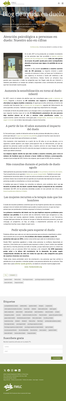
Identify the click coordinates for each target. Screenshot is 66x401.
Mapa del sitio (6, 379)
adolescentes (23, 306)
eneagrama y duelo (9, 315)
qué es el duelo (49, 327)
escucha (18, 315)
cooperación (49, 306)
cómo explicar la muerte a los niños (13, 309)
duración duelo (49, 312)
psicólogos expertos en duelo (35, 324)
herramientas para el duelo (23, 318)
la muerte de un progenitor (32, 105)
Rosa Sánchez (33, 330)
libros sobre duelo (37, 318)
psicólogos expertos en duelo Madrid (44, 279)
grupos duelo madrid (9, 318)
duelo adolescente (42, 309)
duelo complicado (9, 312)
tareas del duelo (8, 283)
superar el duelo (52, 330)
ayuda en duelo (8, 279)
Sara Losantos (43, 330)
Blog (6, 275)
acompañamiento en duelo (11, 306)
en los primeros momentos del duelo (50, 172)
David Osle (26, 309)
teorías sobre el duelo (20, 333)
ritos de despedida (23, 330)
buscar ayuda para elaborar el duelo (15, 191)
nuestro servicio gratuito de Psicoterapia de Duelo (44, 57)
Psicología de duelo (28, 279)
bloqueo (41, 306)
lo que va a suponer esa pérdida (26, 136)
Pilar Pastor (40, 321)
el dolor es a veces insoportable (35, 174)
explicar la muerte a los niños (30, 315)
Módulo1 (17, 321)
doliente (34, 309)
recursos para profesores (10, 330)
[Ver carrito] (59, 3)
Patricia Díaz (34, 47)
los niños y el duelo (48, 318)
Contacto (41, 379)
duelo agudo (53, 309)
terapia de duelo (19, 283)
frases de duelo (43, 315)
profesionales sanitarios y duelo (52, 321)
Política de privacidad (16, 379)
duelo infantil (19, 312)
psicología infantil (21, 324)
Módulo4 (24, 321)
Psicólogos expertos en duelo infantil (13, 327)
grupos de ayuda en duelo (55, 315)
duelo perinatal (28, 312)
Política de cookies (27, 379)
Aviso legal (35, 379)
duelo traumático (39, 312)
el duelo (57, 312)
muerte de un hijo (8, 321)
